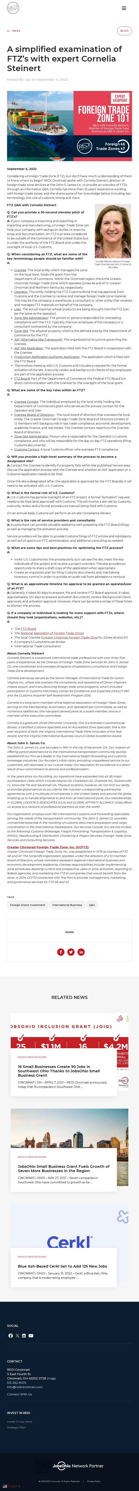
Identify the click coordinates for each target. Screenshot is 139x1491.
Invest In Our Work (19, 1421)
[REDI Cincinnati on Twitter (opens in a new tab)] (17, 1336)
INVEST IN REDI (18, 1413)
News (15, 30)
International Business (67, 905)
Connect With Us (19, 1394)
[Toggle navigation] (124, 8)
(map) (51, 1378)
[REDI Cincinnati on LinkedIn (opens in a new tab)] (24, 1336)
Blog (124, 30)
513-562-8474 (16, 1383)
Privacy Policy (93, 1481)
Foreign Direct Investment (27, 905)
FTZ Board (28, 629)
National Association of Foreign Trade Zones (52, 633)
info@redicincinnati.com (25, 1387)
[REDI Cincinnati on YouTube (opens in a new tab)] (31, 1336)
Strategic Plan (16, 1427)
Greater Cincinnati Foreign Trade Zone (70, 637)
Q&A (92, 905)
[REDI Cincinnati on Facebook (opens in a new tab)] (11, 1336)
